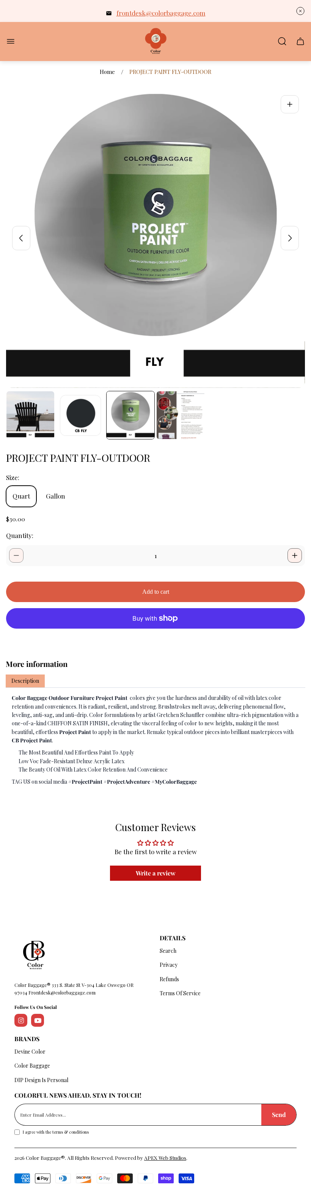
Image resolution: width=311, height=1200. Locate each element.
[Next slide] (290, 238)
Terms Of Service (180, 993)
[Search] (282, 41)
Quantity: (19, 535)
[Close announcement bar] (300, 11)
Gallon (55, 496)
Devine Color (30, 1051)
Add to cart (155, 591)
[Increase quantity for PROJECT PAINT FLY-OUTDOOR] (294, 555)
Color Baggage (32, 1065)
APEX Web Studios (165, 1157)
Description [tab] (25, 680)
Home (107, 71)
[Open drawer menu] (10, 41)
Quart (21, 496)
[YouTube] (37, 1020)
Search (168, 950)
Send (279, 1114)
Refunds (169, 979)
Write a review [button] (156, 873)
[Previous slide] (21, 238)
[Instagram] (20, 1020)
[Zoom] (290, 104)
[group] (30, 415)
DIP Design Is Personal (41, 1080)
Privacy (168, 964)
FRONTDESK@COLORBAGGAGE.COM (161, 13)
